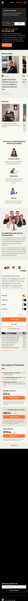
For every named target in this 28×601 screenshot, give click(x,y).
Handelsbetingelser (14, 445)
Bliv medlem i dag (7, 45)
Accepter (20, 23)
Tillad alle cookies (14, 319)
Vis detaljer (21, 314)
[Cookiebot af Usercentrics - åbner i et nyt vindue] (20, 271)
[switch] (24, 300)
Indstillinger (8, 23)
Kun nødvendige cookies (14, 328)
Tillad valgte (14, 324)
